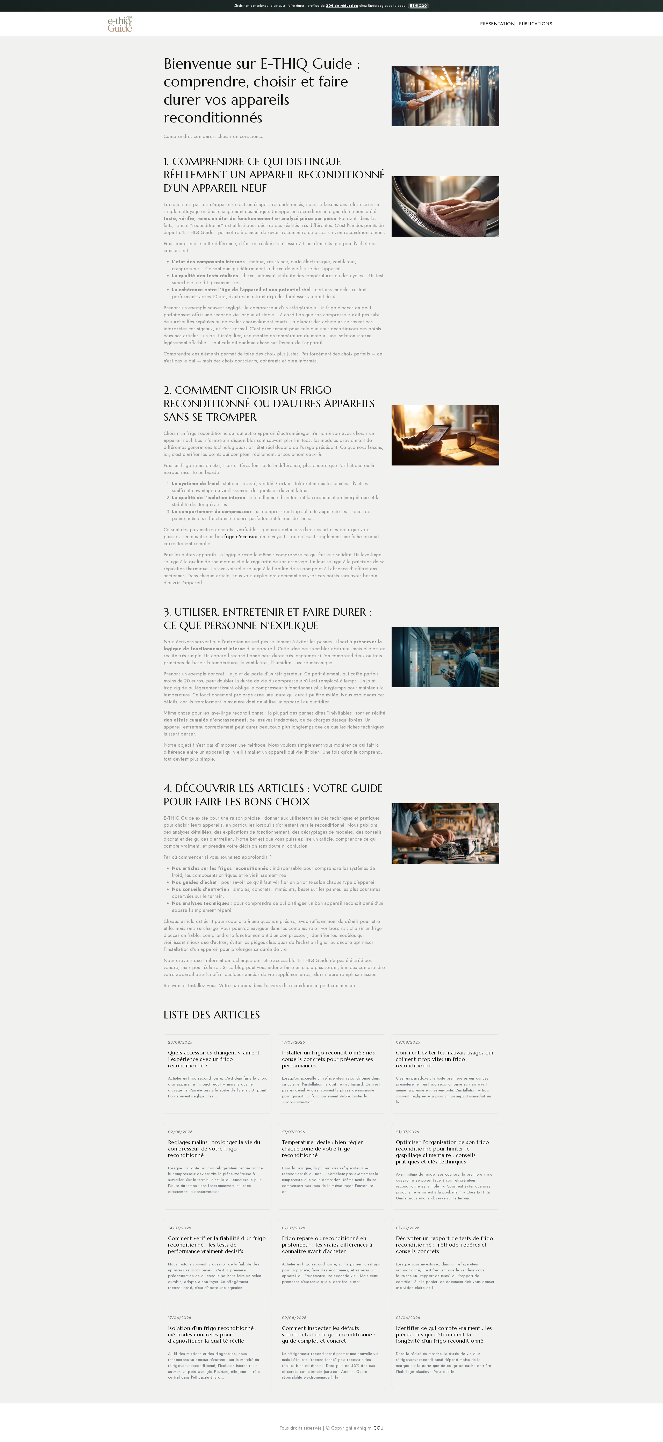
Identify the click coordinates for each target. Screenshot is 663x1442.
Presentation (497, 23)
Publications (535, 23)
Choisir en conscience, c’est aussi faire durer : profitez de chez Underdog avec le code (330, 5)
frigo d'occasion (241, 536)
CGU (378, 1428)
